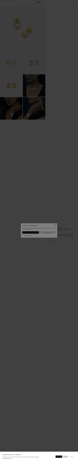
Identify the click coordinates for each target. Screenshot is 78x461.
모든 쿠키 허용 (59, 456)
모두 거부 (65, 456)
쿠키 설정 (71, 456)
